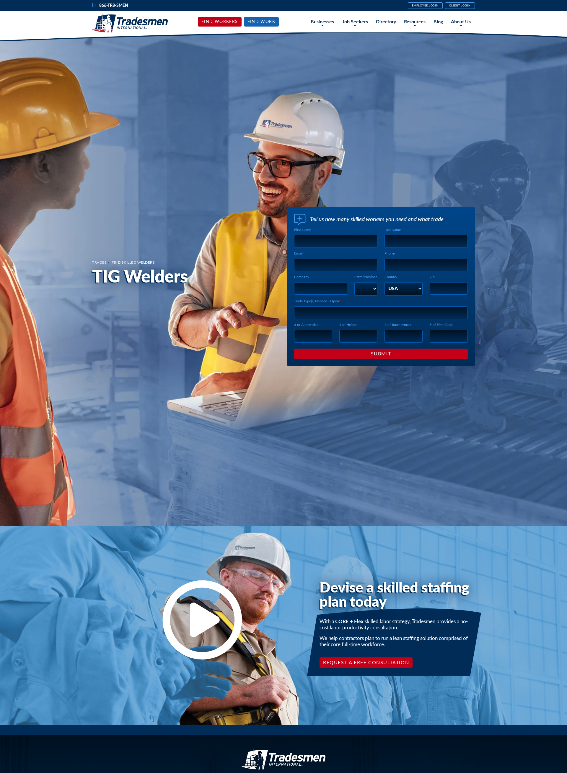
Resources (415, 21)
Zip (432, 277)
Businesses (322, 21)
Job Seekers (355, 21)
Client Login (460, 5)
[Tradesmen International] (130, 23)
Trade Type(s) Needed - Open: (317, 301)
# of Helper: (348, 324)
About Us (461, 21)
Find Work (261, 22)
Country (390, 277)
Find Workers (219, 22)
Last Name (392, 230)
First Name (302, 230)
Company (301, 277)
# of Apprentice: (306, 324)
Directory (386, 21)
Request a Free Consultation (366, 662)
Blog (438, 21)
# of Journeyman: (398, 324)
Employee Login (425, 5)
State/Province (365, 277)
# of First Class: (441, 324)
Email (298, 253)
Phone (389, 253)
